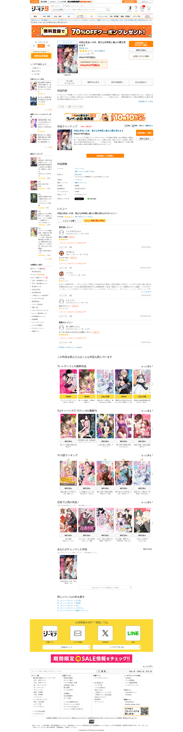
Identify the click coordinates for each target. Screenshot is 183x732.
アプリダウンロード (101, 678)
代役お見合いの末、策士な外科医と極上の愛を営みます (129, 20)
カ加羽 (44, 251)
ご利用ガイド (36, 68)
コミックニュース (38, 322)
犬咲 (64, 493)
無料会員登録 (129, 2)
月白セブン (42, 174)
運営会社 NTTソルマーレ (130, 718)
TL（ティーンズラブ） (72, 20)
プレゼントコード (38, 328)
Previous (59, 384)
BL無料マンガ (36, 286)
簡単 (136, 125)
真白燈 (109, 402)
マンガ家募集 (129, 680)
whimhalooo (102, 402)
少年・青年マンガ (40, 680)
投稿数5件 (99, 51)
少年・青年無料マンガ (39, 283)
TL (91, 16)
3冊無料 (87, 396)
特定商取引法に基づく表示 (95, 718)
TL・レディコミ (39, 687)
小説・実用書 (114, 16)
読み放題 (44, 1)
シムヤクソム (82, 442)
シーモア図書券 (37, 325)
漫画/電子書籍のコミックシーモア (44, 678)
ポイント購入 (68, 680)
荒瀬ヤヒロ (108, 541)
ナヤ (107, 446)
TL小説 (84, 20)
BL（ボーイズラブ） (41, 685)
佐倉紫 (124, 402)
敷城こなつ (70, 493)
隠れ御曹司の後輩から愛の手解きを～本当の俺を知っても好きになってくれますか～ (44, 87)
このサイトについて (109, 718)
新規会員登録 (68, 678)
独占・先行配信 (39, 702)
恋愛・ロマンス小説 (75, 107)
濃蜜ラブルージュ (103, 20)
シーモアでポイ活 (38, 298)
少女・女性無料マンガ (39, 280)
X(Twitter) (128, 695)
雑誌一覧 (132, 671)
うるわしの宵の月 (142, 539)
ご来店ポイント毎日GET (40, 295)
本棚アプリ (35, 331)
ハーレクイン (38, 697)
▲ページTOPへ (148, 666)
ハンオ (89, 442)
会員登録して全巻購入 (105, 156)
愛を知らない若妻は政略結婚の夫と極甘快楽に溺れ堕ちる (44, 137)
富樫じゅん (66, 541)
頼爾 (91, 541)
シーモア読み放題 (39, 711)
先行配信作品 (36, 292)
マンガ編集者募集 (131, 683)
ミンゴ (93, 442)
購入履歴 (67, 687)
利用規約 (54, 718)
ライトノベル (102, 16)
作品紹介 (128, 678)
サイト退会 (67, 698)
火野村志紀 (120, 541)
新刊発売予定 (36, 271)
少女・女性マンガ (40, 683)
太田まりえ (41, 127)
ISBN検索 (119, 718)
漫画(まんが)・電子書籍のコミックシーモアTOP (47, 20)
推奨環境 (98, 699)
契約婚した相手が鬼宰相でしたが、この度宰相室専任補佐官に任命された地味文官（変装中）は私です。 (45, 165)
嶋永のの (86, 402)
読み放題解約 (68, 696)
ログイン (145, 2)
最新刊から (149, 125)
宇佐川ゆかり (83, 493)
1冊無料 (68, 396)
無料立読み (68, 441)
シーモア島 (62, 1)
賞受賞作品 (35, 301)
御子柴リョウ (125, 493)
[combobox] (87, 9)
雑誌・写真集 (125, 16)
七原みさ (65, 402)
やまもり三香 (142, 541)
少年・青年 (46, 16)
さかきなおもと (123, 446)
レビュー (53, 1)
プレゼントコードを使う (72, 704)
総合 (35, 16)
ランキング (37, 274)
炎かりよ (91, 493)
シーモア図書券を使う (71, 702)
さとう (40, 222)
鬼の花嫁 (68, 539)
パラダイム (92, 20)
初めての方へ (36, 71)
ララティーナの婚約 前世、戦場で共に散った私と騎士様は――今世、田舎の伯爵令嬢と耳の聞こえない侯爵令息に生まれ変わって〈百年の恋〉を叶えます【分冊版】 (45, 239)
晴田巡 (101, 541)
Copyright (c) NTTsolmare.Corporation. (91, 730)
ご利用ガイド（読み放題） (104, 695)
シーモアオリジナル (40, 699)
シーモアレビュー (39, 714)
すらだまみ (118, 402)
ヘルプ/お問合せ (100, 688)
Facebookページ (131, 692)
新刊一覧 (149, 671)
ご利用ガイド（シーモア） (104, 692)
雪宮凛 (81, 48)
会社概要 (48, 718)
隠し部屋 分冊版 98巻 (123, 445)
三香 (39, 251)
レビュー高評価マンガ (39, 313)
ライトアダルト (148, 16)
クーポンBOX (68, 690)
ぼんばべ (139, 402)
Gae (39, 186)
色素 (109, 493)
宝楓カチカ (103, 493)
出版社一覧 (140, 671)
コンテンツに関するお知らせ (73, 709)
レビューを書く (85, 54)
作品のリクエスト (101, 697)
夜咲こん (47, 142)
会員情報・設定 (69, 685)
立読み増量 (105, 396)
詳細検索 (35, 319)
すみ (86, 48)
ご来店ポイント (66, 647)
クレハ (72, 541)
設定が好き (78, 174)
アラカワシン (42, 203)
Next (151, 384)
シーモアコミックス (80, 16)
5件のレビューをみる (85, 217)
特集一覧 (35, 307)
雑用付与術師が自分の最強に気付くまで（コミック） (45, 199)
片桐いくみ (85, 541)
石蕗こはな (127, 541)
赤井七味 (71, 402)
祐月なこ (145, 402)
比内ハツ (47, 222)
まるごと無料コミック (37, 277)
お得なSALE (36, 289)
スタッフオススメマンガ (40, 310)
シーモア (35, 1)
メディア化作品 (37, 304)
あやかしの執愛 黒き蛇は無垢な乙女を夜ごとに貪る (45, 99)
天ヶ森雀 (41, 142)
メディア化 (136, 16)
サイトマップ (99, 702)
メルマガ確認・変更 (70, 683)
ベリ (103, 446)
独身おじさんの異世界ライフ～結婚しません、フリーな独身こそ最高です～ (45, 217)
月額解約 (67, 693)
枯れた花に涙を (43, 184)
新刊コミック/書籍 (36, 269)
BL (69, 16)
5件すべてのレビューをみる (71, 347)
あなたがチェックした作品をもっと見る (105, 587)
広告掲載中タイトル (38, 316)
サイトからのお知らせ (71, 707)
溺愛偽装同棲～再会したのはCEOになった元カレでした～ (44, 122)
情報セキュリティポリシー (79, 718)
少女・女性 (57, 16)
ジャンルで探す (58, 9)
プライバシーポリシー (64, 718)
